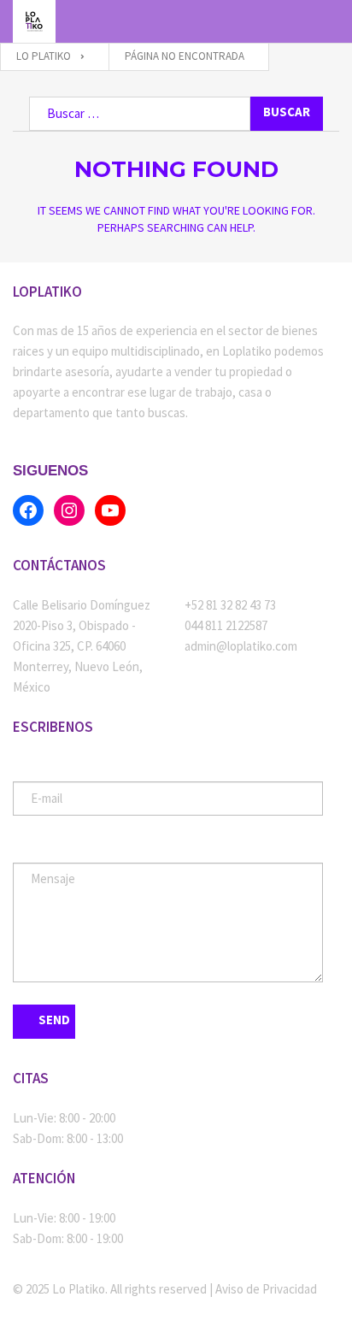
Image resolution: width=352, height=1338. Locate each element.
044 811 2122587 (226, 625)
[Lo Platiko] (34, 21)
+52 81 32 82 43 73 (230, 605)
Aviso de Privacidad (266, 1289)
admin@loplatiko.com (241, 646)
